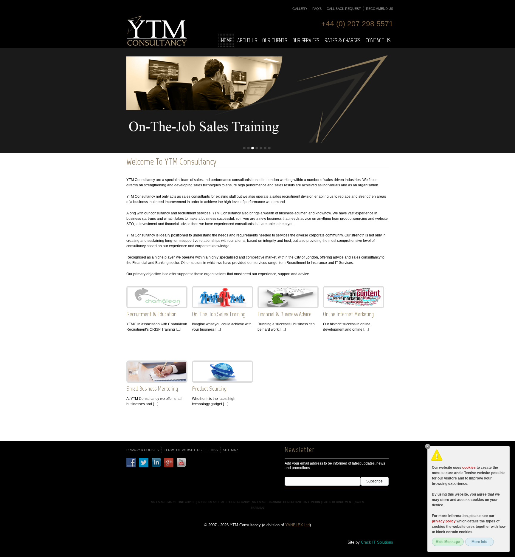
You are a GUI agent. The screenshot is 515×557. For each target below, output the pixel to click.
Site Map (230, 450)
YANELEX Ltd (297, 525)
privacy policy (444, 521)
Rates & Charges (342, 40)
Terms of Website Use (184, 450)
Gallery (299, 8)
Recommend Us (379, 8)
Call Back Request (344, 8)
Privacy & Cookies (142, 450)
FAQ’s (317, 8)
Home (226, 40)
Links (213, 450)
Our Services (305, 40)
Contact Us (378, 40)
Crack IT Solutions (377, 542)
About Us (247, 40)
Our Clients (274, 40)
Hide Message (448, 542)
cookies (469, 467)
